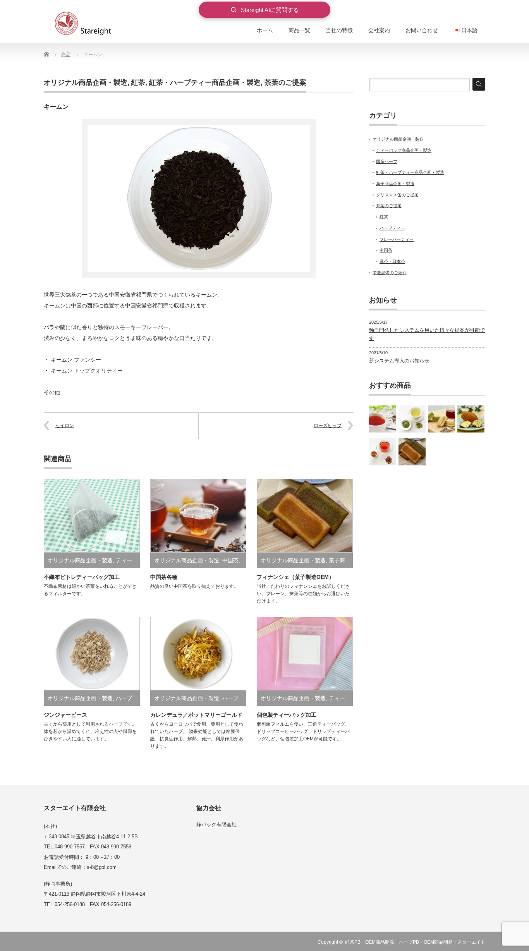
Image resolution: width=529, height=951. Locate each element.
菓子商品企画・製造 (395, 183)
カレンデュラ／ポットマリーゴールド (196, 715)
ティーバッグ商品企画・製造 (403, 150)
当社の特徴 (339, 30)
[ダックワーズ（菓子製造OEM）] (441, 419)
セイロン (64, 425)
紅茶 (138, 82)
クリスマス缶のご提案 (397, 194)
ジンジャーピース (65, 715)
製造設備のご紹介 (390, 272)
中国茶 (230, 560)
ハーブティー (392, 228)
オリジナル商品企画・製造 (85, 82)
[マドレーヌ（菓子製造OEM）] (470, 419)
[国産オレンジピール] (382, 451)
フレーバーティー (397, 239)
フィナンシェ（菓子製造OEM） (295, 577)
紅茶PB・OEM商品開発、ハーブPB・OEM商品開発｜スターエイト (415, 942)
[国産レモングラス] (412, 419)
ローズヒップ (328, 425)
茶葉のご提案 (285, 82)
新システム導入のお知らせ (399, 361)
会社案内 (379, 30)
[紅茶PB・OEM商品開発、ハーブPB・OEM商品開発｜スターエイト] (92, 24)
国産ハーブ (386, 161)
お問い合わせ (421, 30)
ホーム (265, 30)
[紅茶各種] (382, 419)
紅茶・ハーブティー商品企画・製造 (205, 82)
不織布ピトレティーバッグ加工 (82, 577)
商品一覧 (299, 30)
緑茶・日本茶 (392, 261)
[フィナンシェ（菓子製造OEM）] (412, 451)
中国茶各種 (163, 577)
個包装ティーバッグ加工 (286, 715)
